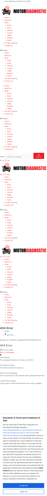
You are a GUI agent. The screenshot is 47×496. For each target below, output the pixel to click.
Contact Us (9, 45)
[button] (23, 50)
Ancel (9, 25)
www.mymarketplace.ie (11, 435)
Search (2, 157)
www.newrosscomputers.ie (32, 430)
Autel (9, 28)
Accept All (23, 485)
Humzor (10, 30)
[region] (23, 455)
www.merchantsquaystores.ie (14, 433)
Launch (10, 33)
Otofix (9, 40)
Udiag (9, 35)
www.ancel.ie (31, 433)
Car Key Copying (11, 43)
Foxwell (9, 38)
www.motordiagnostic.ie (12, 430)
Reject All (23, 492)
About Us (8, 20)
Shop (6, 22)
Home (7, 17)
